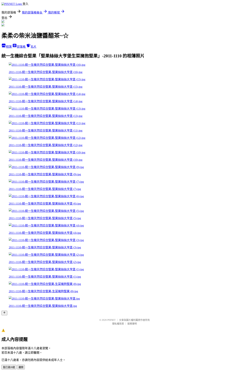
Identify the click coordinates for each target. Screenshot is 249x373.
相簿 (9, 46)
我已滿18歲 (9, 367)
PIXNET (111, 320)
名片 (33, 46)
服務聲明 (132, 323)
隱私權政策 (118, 323)
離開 (21, 367)
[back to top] (4, 313)
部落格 (21, 46)
